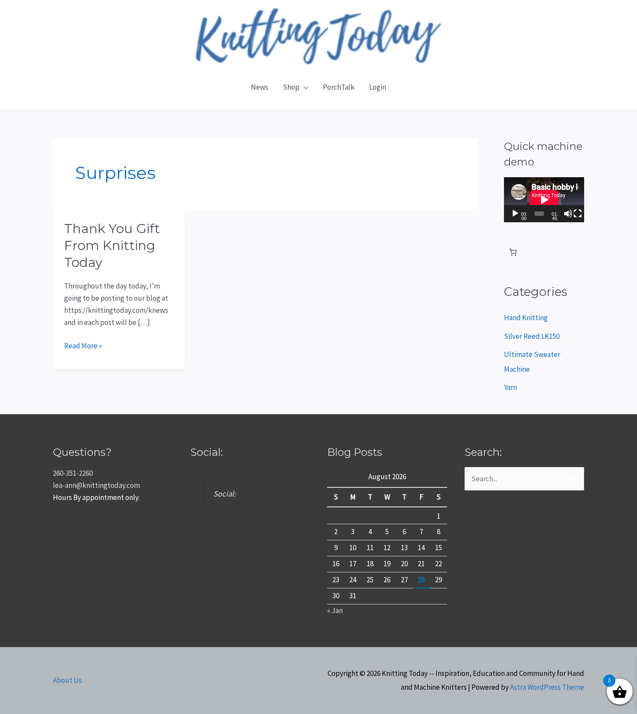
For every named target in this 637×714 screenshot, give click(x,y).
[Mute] (568, 213)
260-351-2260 (73, 473)
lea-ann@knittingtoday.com (96, 485)
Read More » (83, 345)
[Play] (515, 213)
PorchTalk (338, 87)
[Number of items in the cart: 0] (513, 252)
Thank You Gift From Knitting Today (112, 245)
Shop (291, 87)
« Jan (335, 610)
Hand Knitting (526, 317)
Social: (206, 452)
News (259, 87)
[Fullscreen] (577, 213)
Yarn (510, 387)
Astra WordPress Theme (547, 687)
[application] (544, 199)
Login (377, 87)
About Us (67, 680)
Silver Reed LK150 (531, 336)
